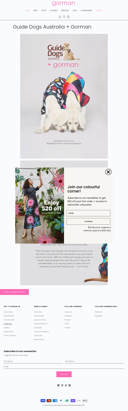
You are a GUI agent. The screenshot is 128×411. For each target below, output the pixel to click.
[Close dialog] (108, 172)
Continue (88, 221)
